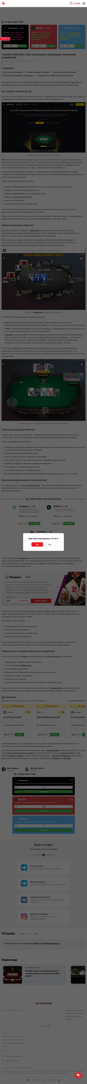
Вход (78, 3)
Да (37, 544)
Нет (49, 544)
